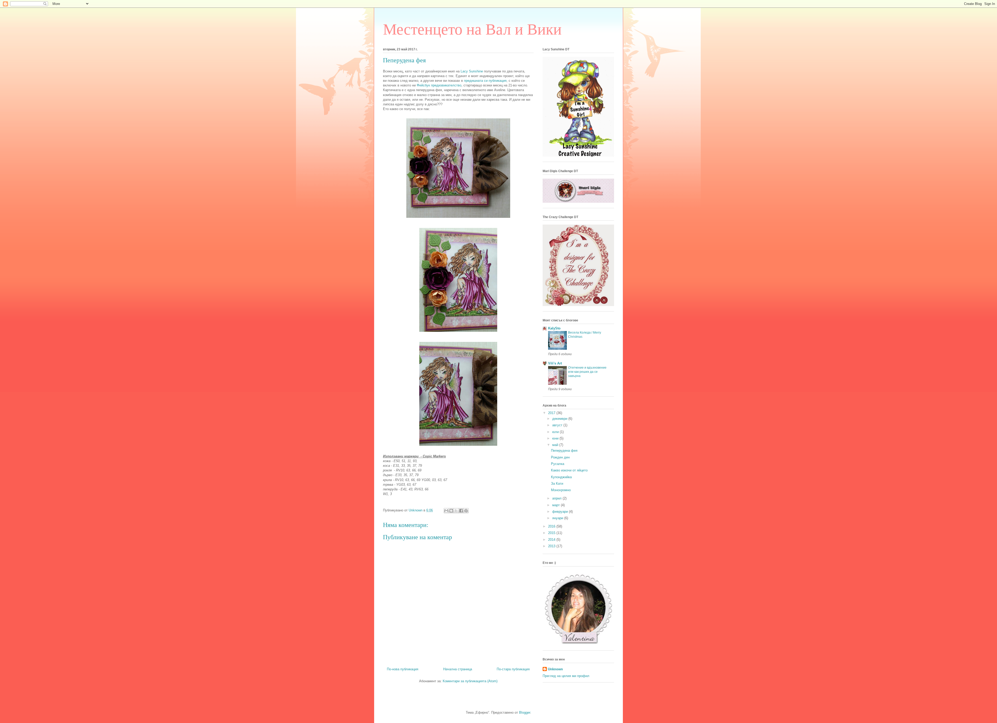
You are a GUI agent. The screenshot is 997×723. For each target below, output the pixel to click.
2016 (552, 526)
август (557, 425)
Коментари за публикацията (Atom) (470, 681)
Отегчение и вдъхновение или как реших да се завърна (587, 372)
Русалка (557, 464)
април (557, 498)
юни (556, 438)
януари (558, 518)
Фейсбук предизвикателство (439, 85)
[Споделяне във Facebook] (461, 510)
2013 (552, 546)
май (555, 445)
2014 (552, 540)
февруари (560, 511)
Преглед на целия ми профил (566, 676)
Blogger (524, 712)
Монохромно (561, 490)
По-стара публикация (513, 669)
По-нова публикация (402, 669)
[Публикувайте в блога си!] (451, 510)
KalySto (554, 328)
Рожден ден (560, 457)
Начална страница (457, 669)
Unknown (555, 669)
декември (560, 419)
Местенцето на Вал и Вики (472, 29)
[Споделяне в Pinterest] (466, 510)
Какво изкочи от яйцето (569, 470)
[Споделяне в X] (456, 510)
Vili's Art (555, 363)
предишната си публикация (485, 81)
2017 (552, 413)
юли (556, 432)
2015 (552, 533)
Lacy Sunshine (472, 71)
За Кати (557, 483)
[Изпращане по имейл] (446, 510)
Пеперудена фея (564, 450)
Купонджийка (561, 477)
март (556, 505)
